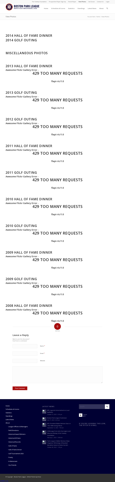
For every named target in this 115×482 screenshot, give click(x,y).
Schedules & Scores (12, 409)
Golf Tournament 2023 (16, 454)
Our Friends (12, 465)
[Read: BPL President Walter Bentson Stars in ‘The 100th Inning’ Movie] (44, 425)
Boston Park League (20, 477)
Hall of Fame (12, 446)
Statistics (9, 413)
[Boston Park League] (22, 8)
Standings (9, 416)
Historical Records (14, 442)
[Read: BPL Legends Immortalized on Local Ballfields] (44, 412)
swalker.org (4, 481)
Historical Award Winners (16, 434)
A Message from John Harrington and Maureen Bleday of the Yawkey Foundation (59, 433)
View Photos (82, 1)
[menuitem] (39, 1)
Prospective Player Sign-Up (57, 1)
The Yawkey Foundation (39, 1)
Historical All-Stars (14, 438)
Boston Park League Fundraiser (57, 418)
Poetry (10, 457)
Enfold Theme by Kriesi (34, 477)
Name (42, 346)
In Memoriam (12, 461)
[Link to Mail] (13, 1)
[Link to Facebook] (6, 1)
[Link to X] (9, 1)
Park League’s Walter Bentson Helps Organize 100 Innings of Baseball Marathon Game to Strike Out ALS (58, 443)
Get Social (91, 1)
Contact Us (100, 1)
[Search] (107, 8)
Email (42, 353)
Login (107, 1)
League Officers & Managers (18, 427)
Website (42, 360)
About (8, 423)
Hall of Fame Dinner (15, 450)
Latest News (10, 419)
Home (8, 406)
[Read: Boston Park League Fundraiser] (44, 419)
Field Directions (13, 430)
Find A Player (72, 1)
